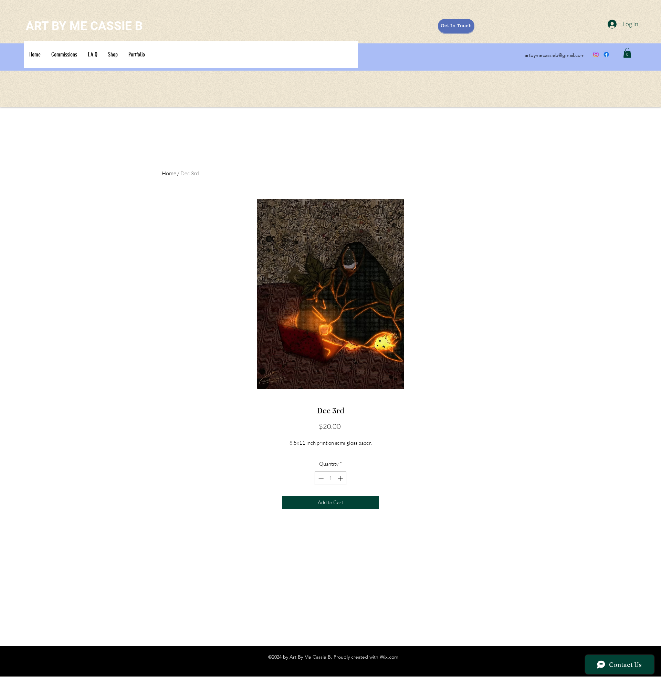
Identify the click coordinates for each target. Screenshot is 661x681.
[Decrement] (320, 478)
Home (169, 173)
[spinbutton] (330, 478)
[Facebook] (606, 54)
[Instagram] (595, 54)
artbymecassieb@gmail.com (555, 55)
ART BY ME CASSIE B (84, 26)
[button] (627, 53)
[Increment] (341, 478)
